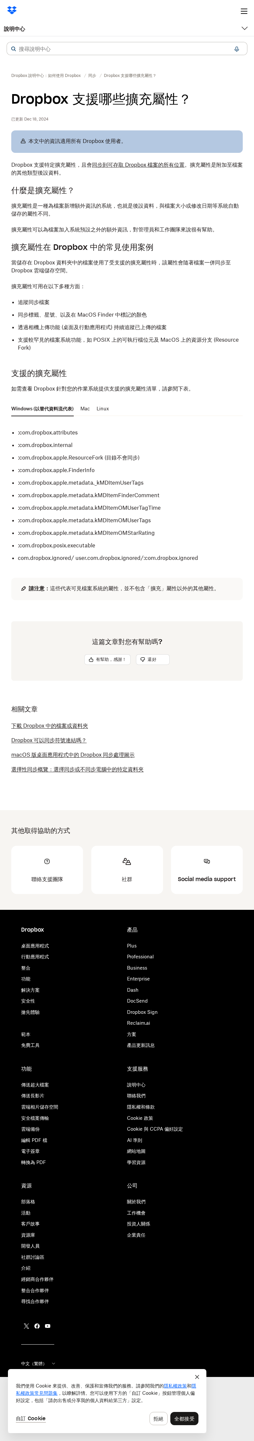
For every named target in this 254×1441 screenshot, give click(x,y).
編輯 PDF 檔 (34, 1140)
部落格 (28, 1201)
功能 (25, 978)
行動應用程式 (35, 956)
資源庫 (28, 1235)
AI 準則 (134, 1140)
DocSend (137, 1001)
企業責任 (136, 1235)
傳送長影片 (32, 1095)
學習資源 (136, 1162)
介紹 (25, 1268)
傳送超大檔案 (35, 1084)
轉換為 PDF (33, 1162)
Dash (133, 990)
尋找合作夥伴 (35, 1301)
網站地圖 (136, 1151)
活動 (25, 1213)
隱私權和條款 (141, 1107)
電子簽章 (30, 1151)
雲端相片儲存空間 (39, 1107)
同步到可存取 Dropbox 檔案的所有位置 (138, 164)
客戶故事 (30, 1223)
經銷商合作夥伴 (37, 1279)
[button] (14, 49)
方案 (131, 1034)
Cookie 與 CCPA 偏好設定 (155, 1129)
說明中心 (14, 28)
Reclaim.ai (138, 1023)
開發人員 (30, 1246)
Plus (132, 945)
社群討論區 (32, 1257)
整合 (25, 968)
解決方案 (30, 990)
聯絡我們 (136, 1095)
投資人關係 (138, 1223)
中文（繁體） (34, 1363)
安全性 (28, 1001)
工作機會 (136, 1213)
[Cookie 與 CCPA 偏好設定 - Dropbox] (107, 1401)
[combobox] (127, 48)
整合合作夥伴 (35, 1290)
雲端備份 (30, 1129)
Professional (140, 956)
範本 (25, 1034)
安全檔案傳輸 (35, 1118)
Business (137, 968)
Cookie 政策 (140, 1118)
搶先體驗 (30, 1012)
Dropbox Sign (142, 1012)
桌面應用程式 (35, 945)
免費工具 (30, 1045)
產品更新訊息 (141, 1045)
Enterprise (138, 978)
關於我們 (136, 1201)
